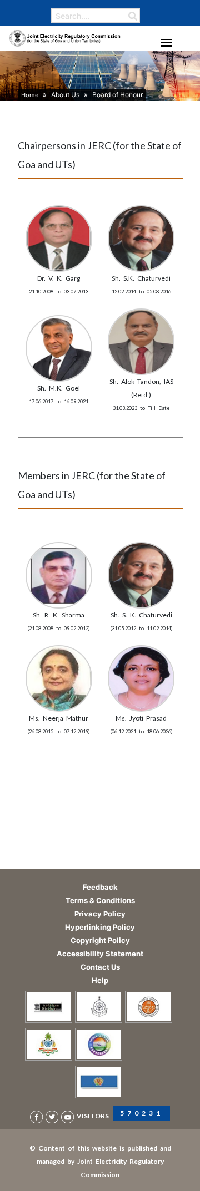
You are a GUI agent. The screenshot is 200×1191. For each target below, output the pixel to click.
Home (29, 95)
